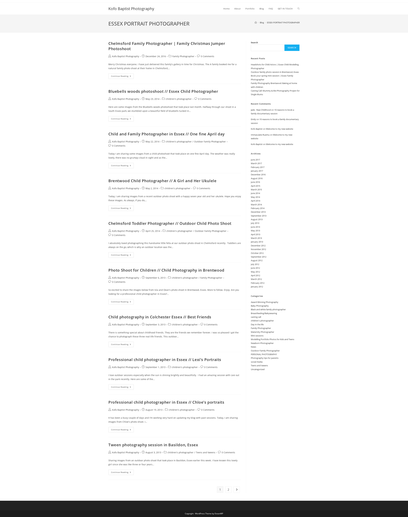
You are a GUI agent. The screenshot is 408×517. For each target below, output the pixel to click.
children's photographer (179, 98)
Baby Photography (260, 305)
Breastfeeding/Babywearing (264, 313)
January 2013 (257, 241)
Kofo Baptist (256, 128)
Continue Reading (122, 77)
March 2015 (256, 189)
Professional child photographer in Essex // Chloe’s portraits (166, 402)
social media (256, 361)
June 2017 (255, 159)
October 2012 (257, 253)
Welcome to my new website (279, 128)
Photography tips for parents (264, 358)
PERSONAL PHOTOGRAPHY (264, 354)
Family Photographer (183, 56)
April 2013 (255, 234)
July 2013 (255, 223)
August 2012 (256, 260)
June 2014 (255, 193)
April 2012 (255, 275)
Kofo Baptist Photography (131, 8)
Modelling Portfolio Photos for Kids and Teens (272, 339)
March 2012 (256, 279)
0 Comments (207, 56)
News (253, 346)
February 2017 (257, 167)
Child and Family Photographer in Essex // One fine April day (166, 134)
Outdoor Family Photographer (210, 141)
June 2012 (255, 267)
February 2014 (257, 208)
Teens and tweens (205, 452)
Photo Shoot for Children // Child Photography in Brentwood (166, 270)
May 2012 (255, 271)
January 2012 (257, 286)
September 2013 (258, 215)
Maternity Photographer (262, 332)
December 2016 (258, 174)
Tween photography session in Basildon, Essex (153, 444)
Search (254, 42)
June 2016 (255, 182)
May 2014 (255, 197)
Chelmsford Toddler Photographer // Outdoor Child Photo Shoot (169, 223)
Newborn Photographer (262, 343)
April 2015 (255, 185)
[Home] (256, 22)
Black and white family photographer (268, 309)
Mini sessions (257, 335)
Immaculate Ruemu (260, 134)
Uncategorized (258, 369)
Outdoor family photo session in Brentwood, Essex (275, 72)
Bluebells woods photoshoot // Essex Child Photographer (163, 91)
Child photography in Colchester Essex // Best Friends (159, 316)
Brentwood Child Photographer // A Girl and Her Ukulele (162, 180)
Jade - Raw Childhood (261, 109)
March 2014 (256, 204)
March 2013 (256, 238)
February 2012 (257, 282)
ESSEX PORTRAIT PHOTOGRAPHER (283, 22)
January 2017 (257, 170)
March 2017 (256, 163)
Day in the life (257, 324)
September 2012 (258, 256)
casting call (256, 317)
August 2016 (256, 178)
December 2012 (258, 245)
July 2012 (255, 264)
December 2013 (258, 211)
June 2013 (255, 226)
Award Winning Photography (264, 302)
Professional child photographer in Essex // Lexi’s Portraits (164, 359)
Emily (253, 119)
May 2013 (255, 230)
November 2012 (258, 249)
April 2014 (255, 200)
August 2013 (256, 219)
